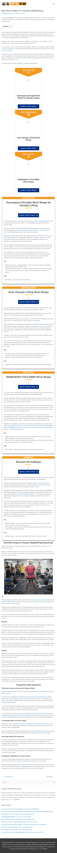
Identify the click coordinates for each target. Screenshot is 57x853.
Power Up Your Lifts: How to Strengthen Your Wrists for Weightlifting (20, 809)
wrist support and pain (44, 485)
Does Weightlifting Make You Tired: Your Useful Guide (16, 816)
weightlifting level (27, 56)
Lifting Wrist (35, 324)
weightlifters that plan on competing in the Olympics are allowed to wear (32, 723)
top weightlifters (28, 764)
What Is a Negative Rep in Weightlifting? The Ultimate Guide (17, 819)
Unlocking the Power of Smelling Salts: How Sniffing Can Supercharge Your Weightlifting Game (27, 811)
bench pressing (14, 512)
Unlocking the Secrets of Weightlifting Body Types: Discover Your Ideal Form (22, 832)
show (10, 26)
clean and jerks (11, 256)
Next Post (50, 776)
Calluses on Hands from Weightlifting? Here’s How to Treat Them (19, 822)
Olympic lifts (11, 48)
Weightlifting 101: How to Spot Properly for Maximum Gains (17, 814)
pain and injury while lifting (26, 494)
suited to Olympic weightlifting (42, 221)
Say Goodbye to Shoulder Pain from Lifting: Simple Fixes (16, 829)
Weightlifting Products (8, 13)
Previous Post (8, 776)
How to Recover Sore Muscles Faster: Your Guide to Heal (17, 827)
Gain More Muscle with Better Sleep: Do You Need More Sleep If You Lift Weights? (24, 824)
